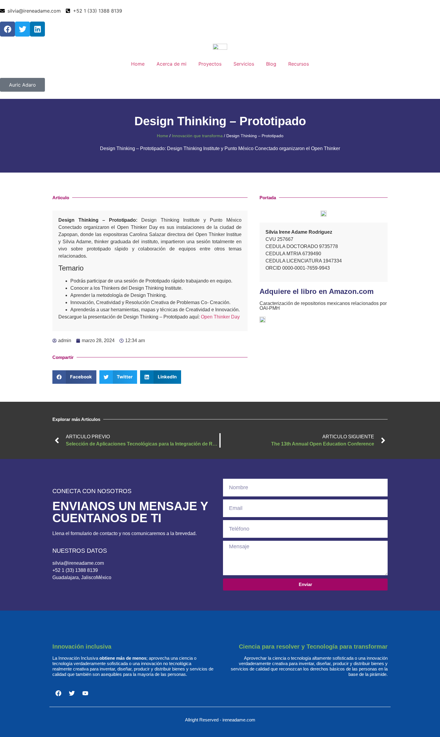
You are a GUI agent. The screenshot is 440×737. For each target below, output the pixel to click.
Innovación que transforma (197, 136)
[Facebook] (7, 29)
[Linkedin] (37, 29)
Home (138, 64)
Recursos (298, 64)
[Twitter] (22, 29)
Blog (271, 64)
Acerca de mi (171, 64)
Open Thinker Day (220, 316)
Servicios (243, 64)
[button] (74, 377)
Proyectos (209, 64)
